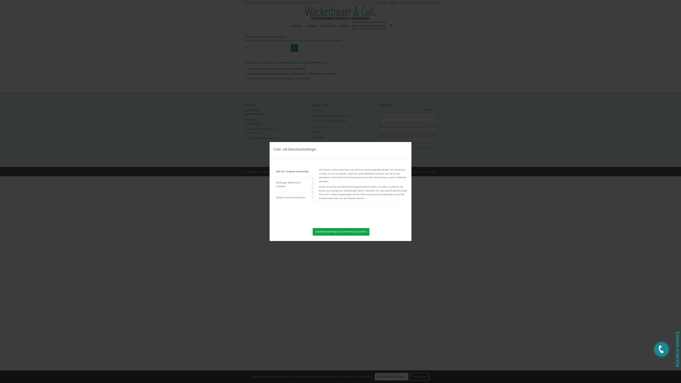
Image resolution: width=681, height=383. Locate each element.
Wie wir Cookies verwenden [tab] (292, 171)
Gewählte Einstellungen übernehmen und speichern (341, 231)
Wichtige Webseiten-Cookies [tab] (288, 184)
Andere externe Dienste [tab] (290, 197)
